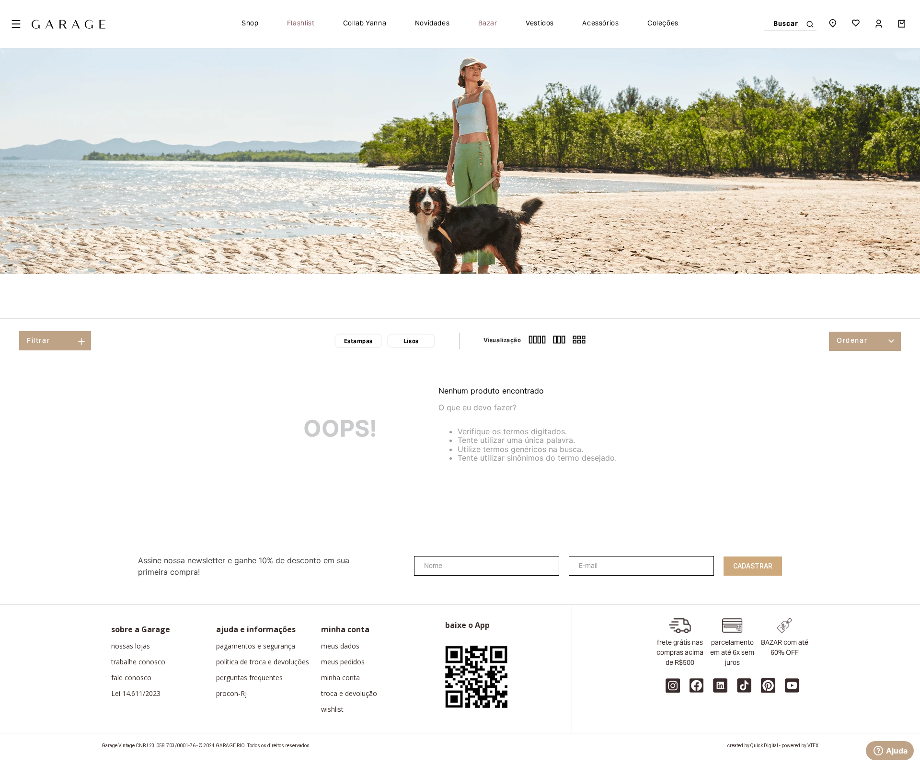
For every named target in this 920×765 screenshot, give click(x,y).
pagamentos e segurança (255, 646)
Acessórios (600, 24)
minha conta (340, 677)
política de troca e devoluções (262, 662)
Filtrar (38, 341)
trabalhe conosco (138, 662)
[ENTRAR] (880, 24)
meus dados (340, 646)
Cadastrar (752, 566)
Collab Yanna (365, 24)
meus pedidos (343, 662)
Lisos (411, 342)
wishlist (332, 709)
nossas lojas (130, 646)
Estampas (358, 342)
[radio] (537, 341)
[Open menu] (16, 24)
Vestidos (540, 24)
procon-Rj (231, 693)
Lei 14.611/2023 (136, 693)
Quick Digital (764, 745)
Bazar (487, 24)
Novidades (432, 24)
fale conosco (131, 677)
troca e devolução (349, 693)
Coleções (662, 24)
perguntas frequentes (249, 677)
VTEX (812, 745)
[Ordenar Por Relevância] (865, 341)
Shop (250, 24)
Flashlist (301, 24)
